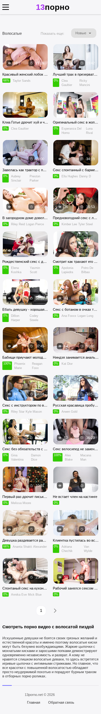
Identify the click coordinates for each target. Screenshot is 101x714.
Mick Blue (35, 594)
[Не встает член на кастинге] (75, 479)
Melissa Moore (21, 503)
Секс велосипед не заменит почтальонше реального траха (76, 449)
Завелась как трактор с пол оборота (25, 170)
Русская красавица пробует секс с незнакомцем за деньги (76, 405)
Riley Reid (18, 224)
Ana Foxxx (69, 316)
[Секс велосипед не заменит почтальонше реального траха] (75, 431)
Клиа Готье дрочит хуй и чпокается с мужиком (25, 122)
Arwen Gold (69, 411)
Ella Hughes (70, 176)
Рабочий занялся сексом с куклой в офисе (76, 588)
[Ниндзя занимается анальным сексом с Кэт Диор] (75, 340)
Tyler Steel (85, 224)
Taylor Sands (22, 80)
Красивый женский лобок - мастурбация (25, 74)
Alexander (40, 546)
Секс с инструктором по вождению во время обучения (25, 405)
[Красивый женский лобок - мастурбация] (25, 57)
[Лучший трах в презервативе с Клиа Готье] (75, 57)
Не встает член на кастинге (75, 496)
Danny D (85, 176)
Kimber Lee (69, 224)
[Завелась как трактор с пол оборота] (25, 153)
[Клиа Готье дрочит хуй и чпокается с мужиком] (25, 105)
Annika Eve (19, 594)
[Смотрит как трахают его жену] (75, 244)
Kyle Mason (34, 411)
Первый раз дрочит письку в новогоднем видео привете (25, 496)
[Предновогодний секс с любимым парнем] (75, 200)
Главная (33, 702)
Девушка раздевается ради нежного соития (25, 540)
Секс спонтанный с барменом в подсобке (76, 170)
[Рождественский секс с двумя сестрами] (25, 244)
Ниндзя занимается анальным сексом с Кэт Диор (76, 357)
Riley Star (17, 411)
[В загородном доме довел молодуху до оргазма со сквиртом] (25, 200)
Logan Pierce (35, 224)
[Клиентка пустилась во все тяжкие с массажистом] (75, 523)
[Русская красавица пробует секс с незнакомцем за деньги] (75, 388)
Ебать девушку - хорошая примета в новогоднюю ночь (25, 309)
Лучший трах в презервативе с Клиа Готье (76, 74)
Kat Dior (67, 363)
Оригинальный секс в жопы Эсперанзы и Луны (76, 122)
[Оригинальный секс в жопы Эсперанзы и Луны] (75, 105)
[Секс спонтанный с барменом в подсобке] (75, 153)
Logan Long (85, 316)
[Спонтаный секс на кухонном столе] (25, 571)
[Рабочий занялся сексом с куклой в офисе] (75, 571)
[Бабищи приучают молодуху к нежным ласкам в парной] (25, 340)
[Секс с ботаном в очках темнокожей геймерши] (75, 292)
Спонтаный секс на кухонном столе (25, 588)
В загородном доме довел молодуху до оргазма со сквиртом (25, 218)
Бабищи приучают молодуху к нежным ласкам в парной (25, 357)
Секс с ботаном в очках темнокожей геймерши (76, 309)
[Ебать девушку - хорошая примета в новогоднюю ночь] (25, 292)
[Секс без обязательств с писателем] (25, 431)
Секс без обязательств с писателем (25, 449)
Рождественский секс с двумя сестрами (25, 261)
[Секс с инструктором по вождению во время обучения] (25, 388)
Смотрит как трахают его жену (76, 261)
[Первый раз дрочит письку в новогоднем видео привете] (25, 479)
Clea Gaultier (20, 128)
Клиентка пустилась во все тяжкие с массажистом (76, 540)
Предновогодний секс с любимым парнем (76, 218)
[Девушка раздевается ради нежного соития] (25, 523)
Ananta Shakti (22, 546)
